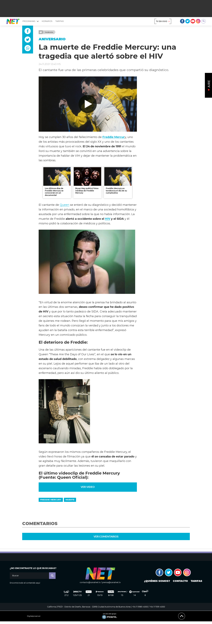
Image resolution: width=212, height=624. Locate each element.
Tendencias (49, 32)
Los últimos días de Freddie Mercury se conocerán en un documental (54, 191)
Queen (64, 204)
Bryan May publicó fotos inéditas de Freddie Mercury (86, 190)
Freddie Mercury (50, 499)
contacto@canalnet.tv (90, 582)
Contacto (180, 580)
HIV (107, 218)
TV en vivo (161, 21)
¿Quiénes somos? (157, 580)
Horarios (47, 21)
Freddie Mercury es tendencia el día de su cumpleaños (116, 190)
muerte (69, 499)
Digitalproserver (34, 616)
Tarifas (59, 21)
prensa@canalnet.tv (111, 582)
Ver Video (88, 486)
